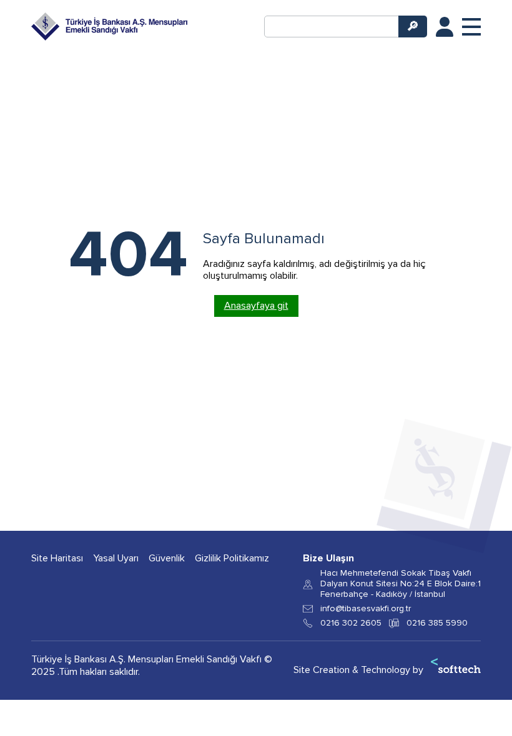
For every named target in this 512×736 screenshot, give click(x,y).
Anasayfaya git (256, 305)
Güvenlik (167, 558)
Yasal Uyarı (116, 558)
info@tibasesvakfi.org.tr (365, 609)
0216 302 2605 (351, 623)
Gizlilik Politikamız (232, 558)
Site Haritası (57, 558)
